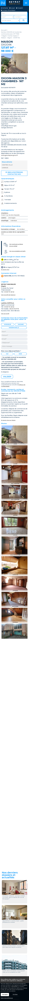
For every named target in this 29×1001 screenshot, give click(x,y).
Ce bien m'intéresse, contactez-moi (14, 173)
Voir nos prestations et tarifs (17, 251)
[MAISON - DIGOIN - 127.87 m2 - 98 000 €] (14, 631)
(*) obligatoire (5, 372)
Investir (20, 8)
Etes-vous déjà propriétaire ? (11, 351)
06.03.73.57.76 (14, 309)
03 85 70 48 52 (9, 292)
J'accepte (5, 994)
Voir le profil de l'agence (8, 295)
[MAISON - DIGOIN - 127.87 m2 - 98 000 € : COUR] (14, 63)
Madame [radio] (21, 324)
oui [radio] (7, 354)
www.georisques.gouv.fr (9, 155)
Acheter (5, 8)
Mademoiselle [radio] (14, 327)
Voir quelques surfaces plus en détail (16, 245)
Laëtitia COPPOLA (7, 303)
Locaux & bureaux (8, 10)
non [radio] (20, 354)
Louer (12, 8)
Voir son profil (5, 313)
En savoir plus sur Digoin (8, 420)
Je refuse (15, 994)
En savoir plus (5, 269)
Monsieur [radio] (7, 324)
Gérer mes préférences (7, 998)
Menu (26, 3)
